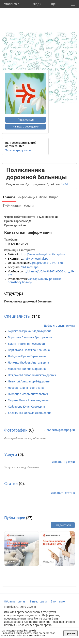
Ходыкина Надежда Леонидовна (29, 413)
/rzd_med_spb (29, 267)
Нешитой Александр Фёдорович (29, 381)
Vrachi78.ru (12, 4)
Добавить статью (63, 492)
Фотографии (16, 430)
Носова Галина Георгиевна (26, 387)
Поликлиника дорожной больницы (28, 301)
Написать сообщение (25, 126)
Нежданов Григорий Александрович (32, 375)
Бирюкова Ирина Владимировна (29, 331)
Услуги (10, 454)
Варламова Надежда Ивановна (29, 350)
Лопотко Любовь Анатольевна (28, 362)
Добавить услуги (63, 461)
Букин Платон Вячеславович (27, 343)
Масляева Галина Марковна (27, 368)
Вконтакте (58, 601)
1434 (64, 184)
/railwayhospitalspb (35, 258)
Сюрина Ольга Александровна (28, 400)
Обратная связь (15, 601)
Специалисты (17, 316)
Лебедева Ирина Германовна (27, 356)
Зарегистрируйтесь (18, 150)
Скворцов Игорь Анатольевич (28, 394)
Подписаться (26, 119)
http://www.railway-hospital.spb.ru (43, 254)
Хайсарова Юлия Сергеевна (26, 406)
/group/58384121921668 (46, 262)
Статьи (11, 483)
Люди (37, 4)
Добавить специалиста (59, 325)
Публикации (14, 518)
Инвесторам (38, 601)
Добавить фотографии (59, 430)
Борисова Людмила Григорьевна (30, 337)
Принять (70, 633)
